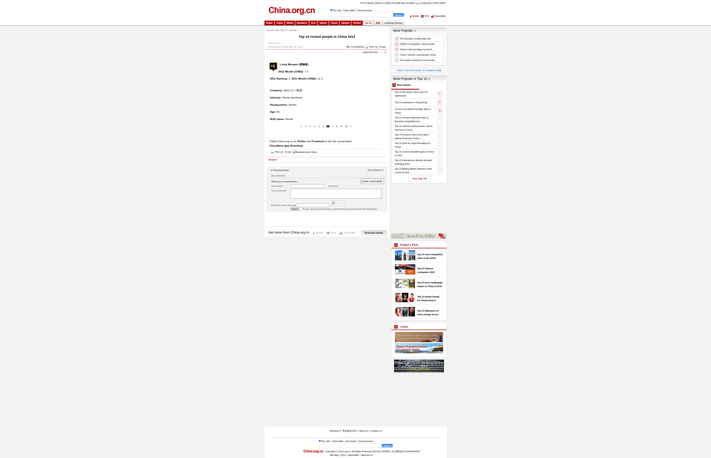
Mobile (319, 233)
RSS (333, 233)
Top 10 (283, 30)
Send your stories (374, 233)
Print (371, 47)
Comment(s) (358, 47)
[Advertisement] (326, 219)
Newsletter (350, 233)
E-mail (382, 47)
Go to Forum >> (376, 170)
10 (346, 126)
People (293, 30)
